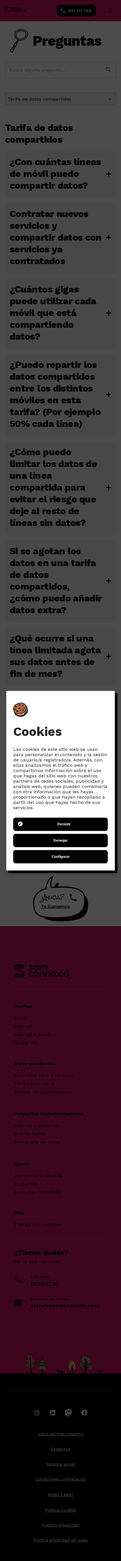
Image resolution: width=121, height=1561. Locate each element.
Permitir (64, 824)
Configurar (61, 857)
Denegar (60, 840)
